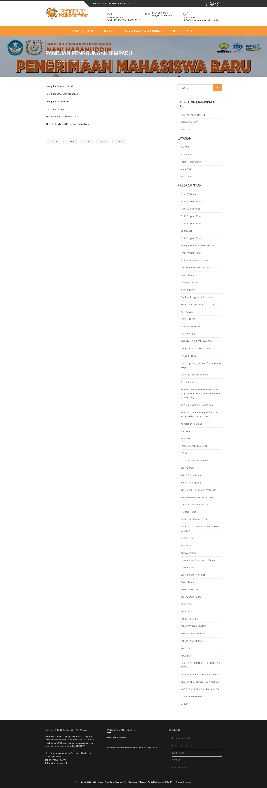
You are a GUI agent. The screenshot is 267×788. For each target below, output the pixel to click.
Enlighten (187, 782)
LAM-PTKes (178, 752)
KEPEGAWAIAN (188, 552)
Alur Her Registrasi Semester (60, 116)
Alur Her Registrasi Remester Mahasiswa (67, 124)
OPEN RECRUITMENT (117, 737)
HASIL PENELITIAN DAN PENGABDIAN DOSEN (200, 665)
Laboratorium (187, 467)
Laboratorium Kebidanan (193, 574)
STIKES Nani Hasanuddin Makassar (198, 489)
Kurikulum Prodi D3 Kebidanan (196, 267)
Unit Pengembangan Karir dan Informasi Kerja (201, 365)
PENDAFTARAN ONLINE (193, 114)
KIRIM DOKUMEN (190, 122)
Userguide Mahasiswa (57, 101)
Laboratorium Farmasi (192, 596)
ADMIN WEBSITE (189, 589)
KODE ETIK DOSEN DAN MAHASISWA (200, 689)
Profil (90, 31)
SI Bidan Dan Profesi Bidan (194, 504)
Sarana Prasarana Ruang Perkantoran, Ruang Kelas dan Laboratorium (200, 414)
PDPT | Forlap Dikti (182, 745)
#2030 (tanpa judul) (191, 482)
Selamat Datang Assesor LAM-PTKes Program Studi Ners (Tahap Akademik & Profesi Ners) (201, 393)
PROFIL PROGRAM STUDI (194, 519)
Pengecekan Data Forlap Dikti (195, 348)
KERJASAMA (187, 129)
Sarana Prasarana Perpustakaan (197, 404)
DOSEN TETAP (188, 319)
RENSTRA (185, 611)
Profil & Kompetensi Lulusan (195, 260)
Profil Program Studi (191, 201)
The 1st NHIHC (188, 333)
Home (75, 31)
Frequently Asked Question (194, 445)
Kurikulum (186, 431)
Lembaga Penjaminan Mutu (194, 374)
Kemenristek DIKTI (181, 738)
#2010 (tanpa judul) (191, 475)
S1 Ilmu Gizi (186, 230)
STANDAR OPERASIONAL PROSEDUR (200, 674)
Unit (173, 31)
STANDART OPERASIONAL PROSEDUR (200, 681)
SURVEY (185, 703)
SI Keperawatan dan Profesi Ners (197, 497)
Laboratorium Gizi (190, 567)
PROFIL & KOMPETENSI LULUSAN (198, 304)
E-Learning (186, 154)
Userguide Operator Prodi (59, 86)
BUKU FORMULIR (189, 618)
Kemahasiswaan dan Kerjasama (142, 31)
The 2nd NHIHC (188, 355)
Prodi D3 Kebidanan (191, 208)
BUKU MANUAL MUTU (192, 633)
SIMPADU (186, 147)
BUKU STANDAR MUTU (193, 641)
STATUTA (185, 648)
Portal (189, 31)
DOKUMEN (186, 604)
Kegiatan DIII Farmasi (191, 423)
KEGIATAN (186, 655)
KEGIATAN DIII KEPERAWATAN (196, 341)
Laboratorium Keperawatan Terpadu (199, 560)
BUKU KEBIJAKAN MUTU (193, 626)
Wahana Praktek (189, 282)
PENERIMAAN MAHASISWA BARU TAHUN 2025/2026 (132, 747)
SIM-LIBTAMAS (180, 767)
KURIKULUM (187, 311)
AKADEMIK (109, 31)
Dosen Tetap (187, 274)
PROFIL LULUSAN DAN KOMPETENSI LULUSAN (200, 528)
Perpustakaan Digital (191, 161)
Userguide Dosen (54, 108)
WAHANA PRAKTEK (190, 326)
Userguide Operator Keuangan (61, 93)
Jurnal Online (187, 169)
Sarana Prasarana (189, 382)
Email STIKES (187, 176)
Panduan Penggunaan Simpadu (196, 297)
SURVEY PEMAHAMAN (192, 696)
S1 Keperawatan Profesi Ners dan (198, 245)
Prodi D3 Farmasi (189, 194)
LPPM (184, 453)
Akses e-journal (188, 289)
